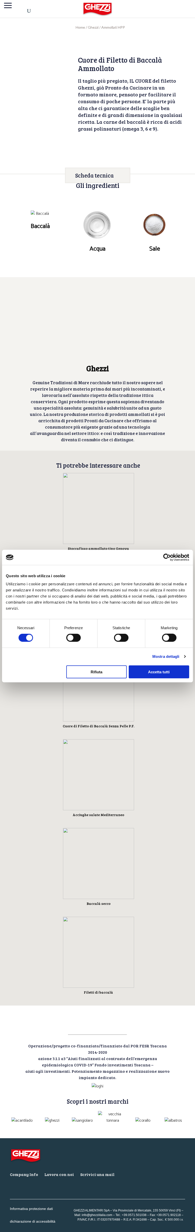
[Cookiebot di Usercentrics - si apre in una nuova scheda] (167, 557)
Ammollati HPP (113, 27)
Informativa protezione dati (31, 1209)
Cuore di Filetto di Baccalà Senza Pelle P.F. (98, 726)
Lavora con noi (59, 1174)
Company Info (24, 1174)
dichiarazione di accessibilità (32, 1221)
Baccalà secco (98, 903)
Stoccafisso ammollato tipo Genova (98, 548)
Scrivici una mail (97, 1174)
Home (80, 27)
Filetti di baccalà (98, 992)
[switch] (73, 638)
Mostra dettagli (166, 656)
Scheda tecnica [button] (94, 175)
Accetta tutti (159, 672)
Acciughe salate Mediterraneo (98, 815)
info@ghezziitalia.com (97, 1215)
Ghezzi (93, 27)
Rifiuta (96, 672)
